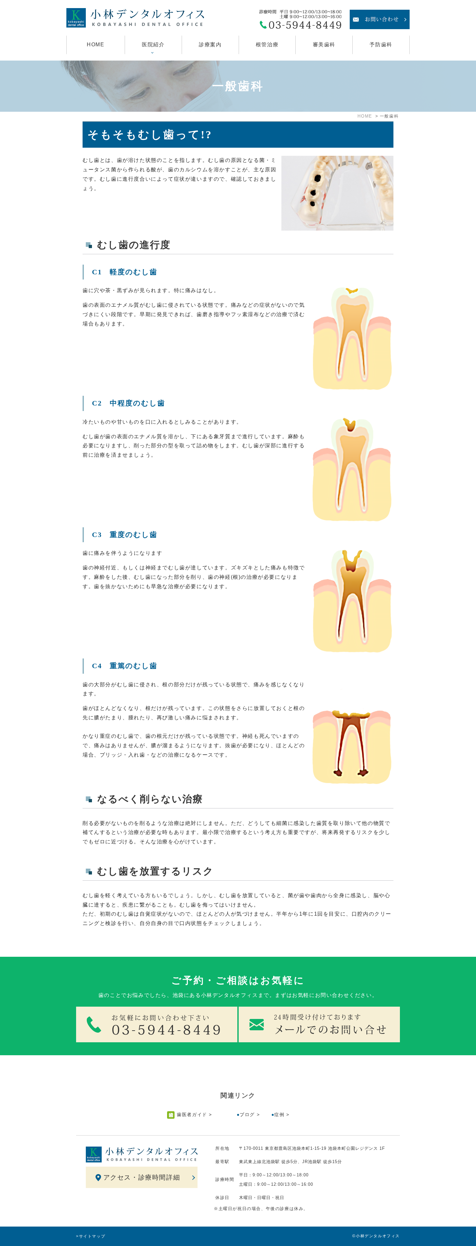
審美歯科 (324, 44)
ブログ (247, 1114)
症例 (279, 1114)
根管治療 (267, 44)
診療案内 (210, 44)
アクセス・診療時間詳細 (141, 1177)
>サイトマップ (90, 1236)
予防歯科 (380, 44)
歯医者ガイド (192, 1114)
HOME (95, 44)
